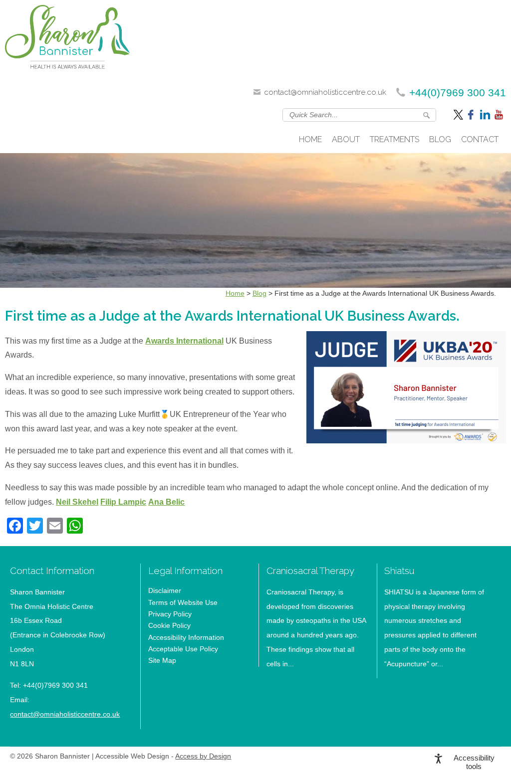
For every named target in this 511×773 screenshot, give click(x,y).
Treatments (394, 139)
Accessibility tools (474, 762)
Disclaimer (164, 590)
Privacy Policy (170, 614)
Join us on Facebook (472, 114)
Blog (440, 139)
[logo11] (67, 40)
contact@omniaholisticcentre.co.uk (325, 92)
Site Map (162, 660)
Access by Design (203, 756)
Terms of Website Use (183, 602)
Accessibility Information (186, 637)
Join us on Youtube (499, 114)
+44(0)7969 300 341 (457, 92)
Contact (480, 139)
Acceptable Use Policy (183, 649)
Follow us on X (459, 114)
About (346, 139)
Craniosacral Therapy (310, 570)
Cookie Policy (169, 625)
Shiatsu (399, 570)
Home (310, 139)
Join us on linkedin (485, 114)
